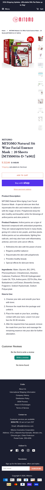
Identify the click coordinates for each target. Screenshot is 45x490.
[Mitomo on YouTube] (33, 451)
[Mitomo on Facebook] (17, 451)
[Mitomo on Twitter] (11, 451)
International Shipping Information (22, 392)
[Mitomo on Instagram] (28, 451)
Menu (7, 9)
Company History (22, 395)
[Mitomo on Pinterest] (22, 451)
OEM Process (22, 402)
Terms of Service (22, 408)
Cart (41, 9)
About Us (22, 389)
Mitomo (29, 476)
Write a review (22, 358)
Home (3, 30)
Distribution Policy (22, 398)
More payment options (22, 189)
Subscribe (36, 468)
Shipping (5, 167)
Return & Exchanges (22, 405)
